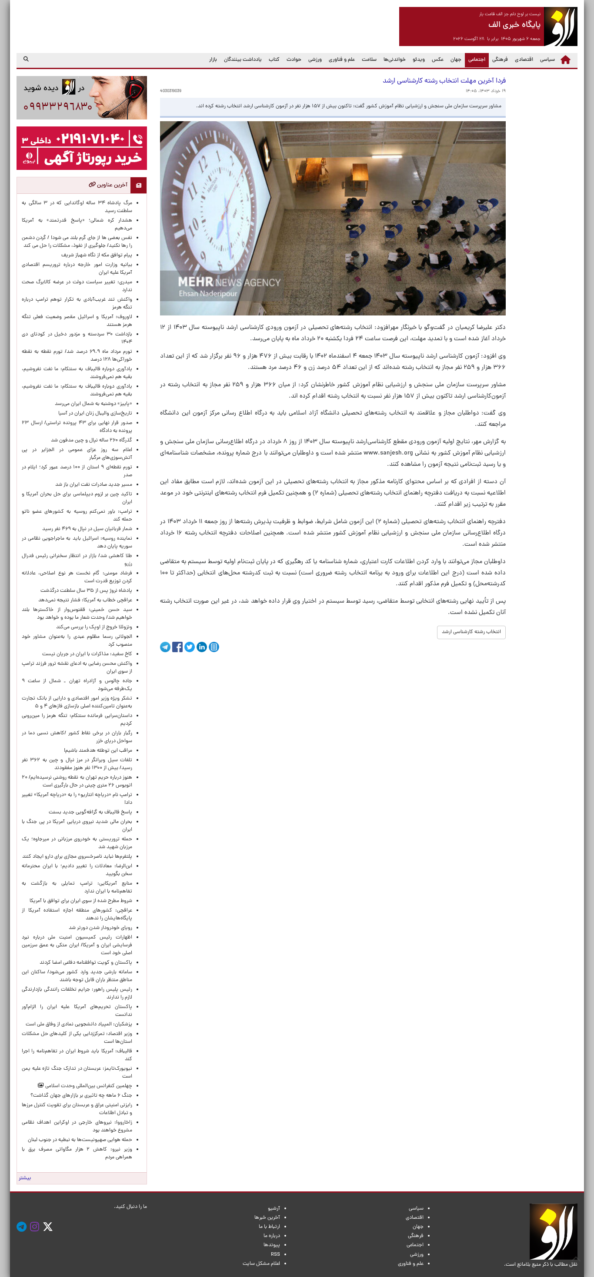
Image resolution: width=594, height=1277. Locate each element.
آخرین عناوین (111, 185)
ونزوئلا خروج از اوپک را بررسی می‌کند (94, 627)
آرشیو (274, 1209)
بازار (213, 60)
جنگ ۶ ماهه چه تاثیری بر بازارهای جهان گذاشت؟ (81, 1096)
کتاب (274, 60)
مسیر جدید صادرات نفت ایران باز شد (93, 485)
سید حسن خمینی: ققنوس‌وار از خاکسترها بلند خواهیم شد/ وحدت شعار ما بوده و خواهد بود (77, 614)
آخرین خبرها (267, 1218)
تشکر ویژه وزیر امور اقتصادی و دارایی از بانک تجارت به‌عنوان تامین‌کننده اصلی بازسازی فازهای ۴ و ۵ (77, 702)
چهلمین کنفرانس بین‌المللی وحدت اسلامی (88, 1086)
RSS (275, 1255)
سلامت (369, 60)
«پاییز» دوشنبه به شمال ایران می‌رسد (93, 404)
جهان (456, 60)
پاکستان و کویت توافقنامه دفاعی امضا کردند (84, 963)
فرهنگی (500, 60)
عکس (438, 60)
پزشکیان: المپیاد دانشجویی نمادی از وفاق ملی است (77, 1024)
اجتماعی (475, 60)
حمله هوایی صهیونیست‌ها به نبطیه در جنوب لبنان (80, 1140)
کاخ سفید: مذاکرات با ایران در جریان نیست (87, 654)
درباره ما (272, 1236)
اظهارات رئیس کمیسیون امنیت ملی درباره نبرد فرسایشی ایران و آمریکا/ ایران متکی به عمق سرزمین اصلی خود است (77, 945)
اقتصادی (524, 60)
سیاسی (547, 60)
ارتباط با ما (269, 1227)
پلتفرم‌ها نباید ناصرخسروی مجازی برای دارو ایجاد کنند (77, 857)
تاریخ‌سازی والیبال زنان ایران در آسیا (95, 414)
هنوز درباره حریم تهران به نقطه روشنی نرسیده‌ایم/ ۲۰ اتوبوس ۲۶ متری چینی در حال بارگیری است (77, 781)
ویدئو (419, 60)
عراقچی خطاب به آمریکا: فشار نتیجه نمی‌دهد (85, 600)
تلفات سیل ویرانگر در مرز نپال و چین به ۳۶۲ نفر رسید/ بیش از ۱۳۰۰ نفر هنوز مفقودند (77, 764)
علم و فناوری (342, 60)
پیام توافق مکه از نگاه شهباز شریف (96, 255)
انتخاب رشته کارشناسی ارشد (471, 632)
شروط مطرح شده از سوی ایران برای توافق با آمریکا (81, 901)
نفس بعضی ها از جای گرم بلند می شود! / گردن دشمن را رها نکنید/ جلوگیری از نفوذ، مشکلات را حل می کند (77, 242)
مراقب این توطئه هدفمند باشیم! (98, 751)
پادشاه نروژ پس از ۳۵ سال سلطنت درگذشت (86, 591)
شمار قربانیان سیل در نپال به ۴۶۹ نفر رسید (87, 529)
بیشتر (25, 1178)
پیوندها (272, 1245)
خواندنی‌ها (395, 60)
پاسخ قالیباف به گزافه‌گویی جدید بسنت (90, 812)
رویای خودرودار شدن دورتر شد (99, 928)
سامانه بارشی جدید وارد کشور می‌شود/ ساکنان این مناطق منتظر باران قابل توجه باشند (77, 976)
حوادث (294, 60)
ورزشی (315, 60)
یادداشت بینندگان (243, 60)
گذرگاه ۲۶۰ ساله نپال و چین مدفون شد (91, 440)
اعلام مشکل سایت (261, 1264)
